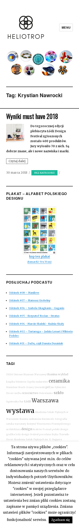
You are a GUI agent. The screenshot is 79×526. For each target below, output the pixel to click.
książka (10, 381)
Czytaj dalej (18, 161)
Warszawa (45, 400)
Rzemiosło (48, 419)
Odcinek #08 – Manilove (24, 292)
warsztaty (20, 423)
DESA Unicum (14, 374)
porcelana (45, 434)
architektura (13, 429)
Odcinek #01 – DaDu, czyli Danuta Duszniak (36, 343)
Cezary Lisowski (35, 387)
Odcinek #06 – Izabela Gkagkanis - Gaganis (36, 308)
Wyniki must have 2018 (32, 116)
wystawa (20, 411)
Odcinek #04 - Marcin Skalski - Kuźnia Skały (36, 323)
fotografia (61, 419)
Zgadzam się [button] (60, 520)
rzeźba (18, 393)
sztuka (10, 423)
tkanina (52, 374)
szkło (59, 392)
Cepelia (31, 381)
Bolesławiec (46, 393)
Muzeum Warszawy (34, 374)
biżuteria (21, 381)
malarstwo (42, 381)
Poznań (47, 429)
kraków (37, 429)
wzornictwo (30, 393)
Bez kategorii (44, 172)
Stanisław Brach (15, 387)
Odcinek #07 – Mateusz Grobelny (29, 300)
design (26, 429)
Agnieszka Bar (14, 401)
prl (48, 387)
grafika (10, 434)
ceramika (59, 381)
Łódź (27, 401)
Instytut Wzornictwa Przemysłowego (49, 423)
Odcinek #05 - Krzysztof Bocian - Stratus (34, 315)
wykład (63, 374)
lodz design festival (27, 434)
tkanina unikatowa (30, 419)
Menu (66, 27)
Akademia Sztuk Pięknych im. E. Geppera (38, 439)
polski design (60, 429)
